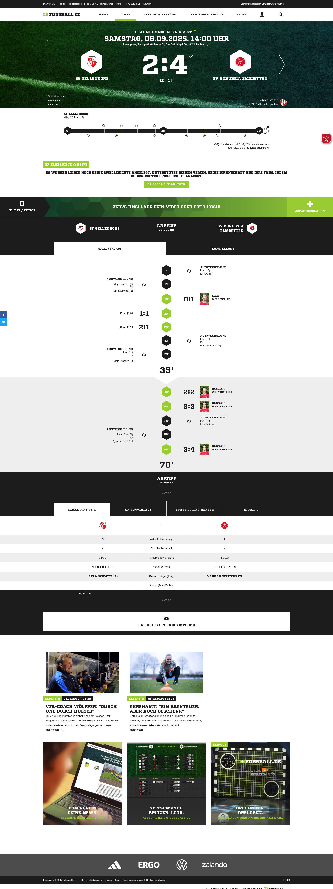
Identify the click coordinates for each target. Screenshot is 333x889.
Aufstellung (223, 248)
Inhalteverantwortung (133, 880)
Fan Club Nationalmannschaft (99, 4)
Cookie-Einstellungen (156, 880)
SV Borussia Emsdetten (240, 78)
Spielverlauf (110, 248)
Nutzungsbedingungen (91, 880)
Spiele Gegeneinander (195, 509)
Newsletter (148, 4)
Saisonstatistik (82, 509)
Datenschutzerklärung (67, 880)
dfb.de (62, 4)
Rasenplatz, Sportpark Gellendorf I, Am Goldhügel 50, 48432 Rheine (164, 44)
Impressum (48, 880)
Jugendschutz (112, 880)
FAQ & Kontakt (133, 4)
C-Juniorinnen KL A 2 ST (163, 32)
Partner (119, 4)
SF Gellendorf (91, 78)
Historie (251, 509)
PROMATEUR (49, 4)
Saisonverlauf (138, 509)
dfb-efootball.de (75, 4)
